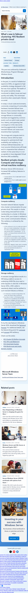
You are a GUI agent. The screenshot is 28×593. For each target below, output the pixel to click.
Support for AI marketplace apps (15, 576)
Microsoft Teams (19, 572)
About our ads (10, 592)
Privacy (2, 590)
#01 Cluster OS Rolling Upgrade (14, 339)
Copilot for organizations (15, 556)
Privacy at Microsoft (17, 581)
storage (6, 332)
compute (22, 330)
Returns (2, 561)
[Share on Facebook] (11, 52)
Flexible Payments (11, 563)
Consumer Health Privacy (6, 588)
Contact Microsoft (21, 588)
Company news (8, 581)
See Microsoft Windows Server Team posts (12, 377)
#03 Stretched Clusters (11, 344)
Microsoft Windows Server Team (9, 42)
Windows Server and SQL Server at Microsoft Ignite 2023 (14, 446)
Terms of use (15, 590)
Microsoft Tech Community (6, 577)
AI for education (8, 569)
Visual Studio (13, 579)
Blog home (5, 7)
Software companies (5, 579)
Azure (14, 574)
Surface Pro (3, 554)
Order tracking (7, 561)
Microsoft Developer (21, 574)
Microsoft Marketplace (18, 577)
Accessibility (14, 582)
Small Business (9, 574)
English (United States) (5, 584)
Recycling (4, 592)
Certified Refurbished (16, 561)
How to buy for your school (18, 566)
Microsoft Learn (4, 576)
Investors (24, 581)
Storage (17, 60)
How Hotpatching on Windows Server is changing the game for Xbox (13, 412)
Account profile (3, 559)
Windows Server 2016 (19, 65)
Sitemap (14, 588)
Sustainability (20, 582)
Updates (6, 65)
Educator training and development (8, 568)
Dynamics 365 (18, 571)
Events (4, 442)
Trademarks (21, 590)
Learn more (13, 538)
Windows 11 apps (24, 558)
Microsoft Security (10, 571)
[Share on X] (14, 52)
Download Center (12, 559)
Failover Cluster (8, 60)
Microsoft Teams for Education (18, 564)
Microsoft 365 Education (6, 566)
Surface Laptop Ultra (18, 554)
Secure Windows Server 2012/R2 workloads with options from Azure (13, 480)
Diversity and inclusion (5, 582)
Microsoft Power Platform (8, 572)
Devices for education (5, 564)
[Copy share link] (8, 52)
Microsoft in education (21, 563)
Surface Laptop (9, 554)
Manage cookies (8, 590)
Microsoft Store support (22, 559)
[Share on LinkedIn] (17, 52)
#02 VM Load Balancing (11, 342)
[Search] (24, 10)
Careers (18, 579)
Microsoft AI (3, 571)
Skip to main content (5, 0)
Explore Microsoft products (12, 558)
